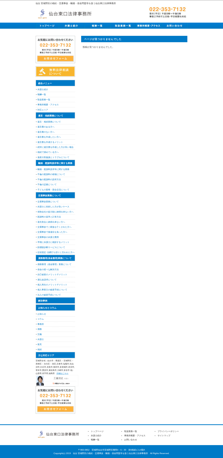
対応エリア (42, 110)
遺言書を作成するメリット (50, 142)
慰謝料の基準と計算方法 (49, 217)
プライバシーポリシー (168, 431)
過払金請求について (47, 279)
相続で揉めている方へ (48, 152)
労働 (39, 334)
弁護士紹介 (71, 26)
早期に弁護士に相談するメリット (53, 242)
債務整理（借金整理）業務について (54, 264)
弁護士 (40, 339)
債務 (39, 329)
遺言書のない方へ (45, 132)
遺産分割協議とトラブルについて (53, 157)
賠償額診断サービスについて (51, 247)
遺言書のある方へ (45, 127)
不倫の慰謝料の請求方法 (49, 179)
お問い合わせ (174, 26)
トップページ (47, 26)
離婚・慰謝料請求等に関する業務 (53, 169)
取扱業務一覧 (123, 26)
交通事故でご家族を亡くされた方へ (54, 227)
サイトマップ (164, 435)
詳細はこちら (62, 373)
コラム (40, 319)
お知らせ (41, 314)
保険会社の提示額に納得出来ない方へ (55, 212)
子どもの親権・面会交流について (53, 189)
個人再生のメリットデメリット (52, 284)
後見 (39, 344)
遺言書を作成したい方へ (49, 137)
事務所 (40, 324)
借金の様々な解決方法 (48, 269)
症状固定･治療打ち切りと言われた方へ (56, 252)
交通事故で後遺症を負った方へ (52, 232)
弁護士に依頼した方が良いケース (53, 206)
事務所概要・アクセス (149, 26)
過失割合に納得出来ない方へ (51, 222)
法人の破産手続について (49, 295)
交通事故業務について (48, 201)
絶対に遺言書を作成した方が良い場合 (55, 147)
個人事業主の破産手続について (52, 289)
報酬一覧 (97, 26)
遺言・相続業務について (49, 122)
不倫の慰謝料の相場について (51, 174)
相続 (39, 349)
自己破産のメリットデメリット (52, 274)
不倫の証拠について (47, 184)
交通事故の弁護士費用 (48, 237)
